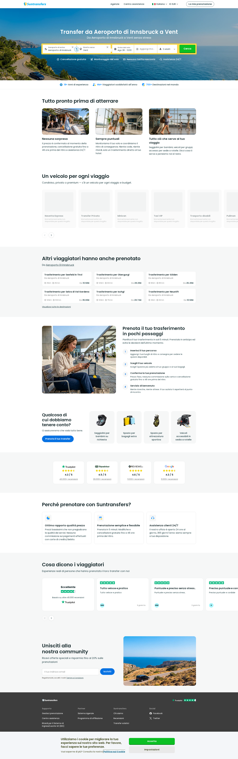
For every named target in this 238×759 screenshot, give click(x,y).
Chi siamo (118, 713)
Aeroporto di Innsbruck (60, 265)
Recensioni (118, 718)
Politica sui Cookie (114, 751)
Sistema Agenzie (86, 713)
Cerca (187, 48)
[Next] (51, 235)
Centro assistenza (134, 4)
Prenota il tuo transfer (57, 438)
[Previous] (45, 235)
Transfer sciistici (121, 723)
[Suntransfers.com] (35, 4)
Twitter (156, 718)
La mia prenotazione (200, 4)
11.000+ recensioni (135, 479)
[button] (72, 47)
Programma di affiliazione (90, 718)
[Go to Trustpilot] (184, 700)
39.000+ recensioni (102, 479)
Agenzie (114, 4)
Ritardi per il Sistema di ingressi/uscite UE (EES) (53, 724)
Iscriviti (107, 671)
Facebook (158, 713)
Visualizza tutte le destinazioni (56, 306)
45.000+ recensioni (69, 479)
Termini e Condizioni (74, 678)
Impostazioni (151, 749)
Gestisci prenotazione (52, 713)
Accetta (151, 741)
